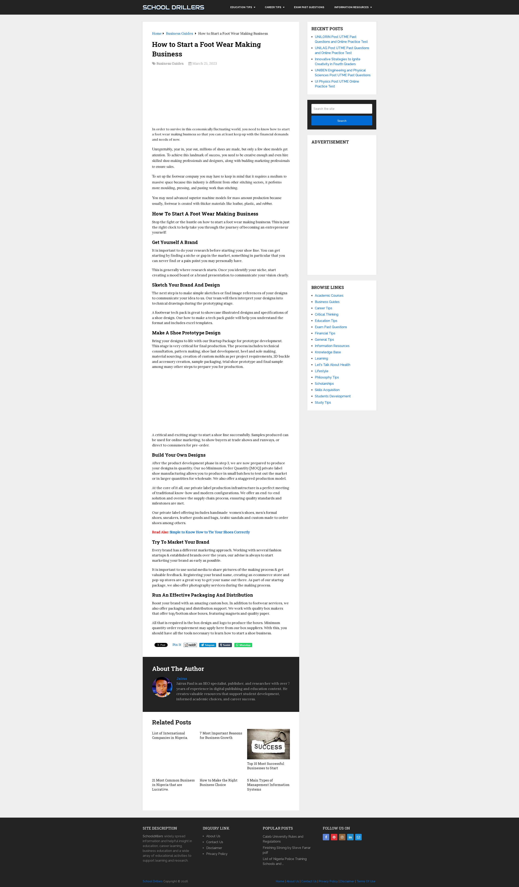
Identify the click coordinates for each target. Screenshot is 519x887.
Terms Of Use (366, 881)
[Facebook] (326, 837)
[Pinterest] (334, 837)
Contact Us (214, 842)
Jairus (181, 678)
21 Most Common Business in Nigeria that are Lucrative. (173, 784)
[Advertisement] (221, 97)
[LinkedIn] (350, 837)
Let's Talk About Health (332, 365)
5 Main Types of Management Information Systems (268, 784)
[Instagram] (342, 837)
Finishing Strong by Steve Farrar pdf (287, 850)
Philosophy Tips (327, 377)
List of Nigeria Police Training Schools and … (285, 861)
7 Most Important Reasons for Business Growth (221, 735)
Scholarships (324, 384)
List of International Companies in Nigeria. (170, 735)
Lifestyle (321, 371)
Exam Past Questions (309, 7)
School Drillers (173, 7)
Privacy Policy (216, 854)
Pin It (177, 644)
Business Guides (170, 63)
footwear (162, 312)
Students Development (333, 396)
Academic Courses (329, 295)
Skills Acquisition (327, 390)
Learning (321, 358)
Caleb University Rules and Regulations (283, 839)
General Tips (324, 340)
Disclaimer (214, 848)
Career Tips (273, 7)
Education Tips (241, 7)
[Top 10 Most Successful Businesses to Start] (268, 744)
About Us (213, 836)
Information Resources (351, 7)
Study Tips (323, 402)
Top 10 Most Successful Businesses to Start (265, 765)
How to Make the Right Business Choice (218, 782)
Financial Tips (325, 333)
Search (341, 120)
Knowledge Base (328, 352)
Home (280, 881)
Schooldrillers (153, 836)
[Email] (358, 837)
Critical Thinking (326, 314)
